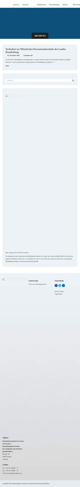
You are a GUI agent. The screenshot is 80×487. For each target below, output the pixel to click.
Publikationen (41, 4)
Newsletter (66, 10)
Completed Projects (28, 10)
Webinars (66, 12)
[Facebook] (56, 285)
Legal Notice (58, 294)
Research (25, 4)
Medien (65, 4)
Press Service (67, 14)
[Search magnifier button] (72, 80)
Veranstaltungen (54, 4)
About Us (16, 4)
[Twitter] (59, 285)
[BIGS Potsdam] (1, 4)
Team (15, 8)
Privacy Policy (59, 291)
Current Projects (27, 8)
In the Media (67, 8)
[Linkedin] (63, 285)
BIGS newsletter (23, 252)
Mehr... (8, 66)
